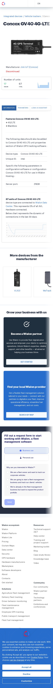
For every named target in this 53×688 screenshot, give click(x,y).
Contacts (6, 578)
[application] (26, 658)
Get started (26, 362)
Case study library (42, 555)
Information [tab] (9, 108)
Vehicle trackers (33, 16)
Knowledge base (41, 559)
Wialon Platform (9, 533)
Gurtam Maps (8, 546)
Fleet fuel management (12, 620)
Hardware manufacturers (13, 562)
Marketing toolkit (41, 547)
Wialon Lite (7, 538)
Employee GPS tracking (13, 612)
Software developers (11, 570)
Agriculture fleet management (16, 593)
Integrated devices (13, 16)
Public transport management (16, 616)
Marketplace (7, 566)
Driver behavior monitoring (14, 601)
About (4, 574)
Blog (36, 551)
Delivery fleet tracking (12, 597)
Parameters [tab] (23, 108)
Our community (41, 587)
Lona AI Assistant (39, 108)
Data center (7, 550)
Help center (39, 536)
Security (6, 554)
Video (36, 563)
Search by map (26, 415)
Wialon (5, 529)
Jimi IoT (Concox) (29, 67)
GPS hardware (8, 558)
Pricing (5, 542)
